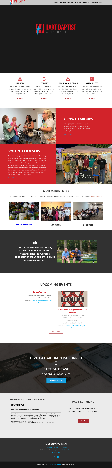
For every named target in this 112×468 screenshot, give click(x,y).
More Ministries (97, 196)
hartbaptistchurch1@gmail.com (61, 450)
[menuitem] (56, 2)
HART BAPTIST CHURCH (56, 444)
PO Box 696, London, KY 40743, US (56, 447)
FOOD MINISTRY (24, 224)
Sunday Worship (39, 292)
